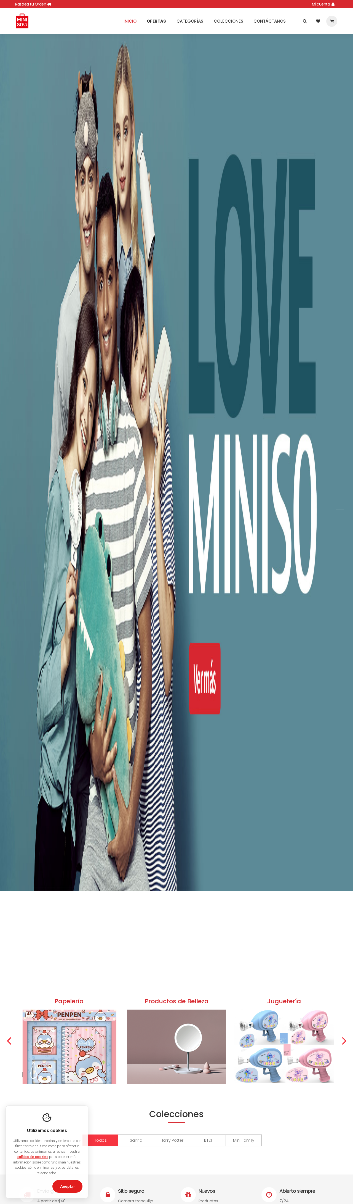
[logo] (22, 20)
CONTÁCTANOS (269, 21)
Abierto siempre (297, 1190)
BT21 (208, 1140)
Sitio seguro (131, 1190)
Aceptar (67, 1186)
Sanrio (136, 1140)
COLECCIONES (228, 21)
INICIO (130, 21)
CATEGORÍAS (189, 21)
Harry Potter (172, 1140)
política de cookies (32, 1157)
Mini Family (243, 1140)
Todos (100, 1140)
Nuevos (207, 1190)
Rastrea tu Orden (31, 4)
